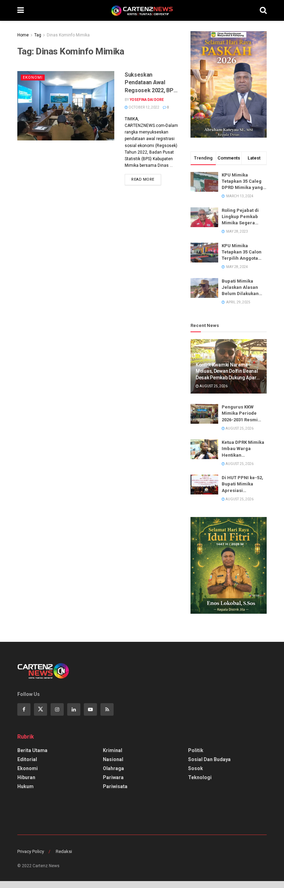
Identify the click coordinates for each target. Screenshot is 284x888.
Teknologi (200, 777)
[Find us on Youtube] (90, 709)
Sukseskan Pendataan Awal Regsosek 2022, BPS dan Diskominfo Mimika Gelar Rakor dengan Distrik (151, 82)
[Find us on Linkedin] (73, 709)
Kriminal (112, 750)
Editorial (27, 759)
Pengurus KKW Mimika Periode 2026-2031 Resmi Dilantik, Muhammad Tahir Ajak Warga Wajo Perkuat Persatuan (242, 413)
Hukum (25, 786)
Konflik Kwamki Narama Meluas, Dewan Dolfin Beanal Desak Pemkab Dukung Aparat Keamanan (228, 371)
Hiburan (26, 777)
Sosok (195, 768)
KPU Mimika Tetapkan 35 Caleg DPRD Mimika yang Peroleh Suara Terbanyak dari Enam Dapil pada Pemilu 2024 (242, 181)
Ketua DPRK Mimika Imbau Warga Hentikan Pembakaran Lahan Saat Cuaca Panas (243, 449)
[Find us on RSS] (107, 709)
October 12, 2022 (143, 107)
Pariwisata (115, 786)
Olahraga (113, 768)
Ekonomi (33, 77)
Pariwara (113, 777)
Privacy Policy (30, 851)
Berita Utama (32, 750)
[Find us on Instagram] (57, 709)
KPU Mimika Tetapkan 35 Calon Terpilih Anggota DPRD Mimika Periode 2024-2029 (242, 252)
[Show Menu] (20, 10)
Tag (37, 35)
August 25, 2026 (213, 386)
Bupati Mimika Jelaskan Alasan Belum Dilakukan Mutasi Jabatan (240, 287)
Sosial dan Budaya (209, 759)
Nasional (113, 759)
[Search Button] (263, 10)
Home (23, 35)
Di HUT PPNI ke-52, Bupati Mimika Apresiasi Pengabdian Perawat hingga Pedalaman (242, 484)
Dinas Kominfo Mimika (68, 35)
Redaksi (64, 851)
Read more (146, 178)
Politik (195, 750)
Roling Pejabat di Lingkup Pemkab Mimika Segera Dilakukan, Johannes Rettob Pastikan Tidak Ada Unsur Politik (243, 217)
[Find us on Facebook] (23, 709)
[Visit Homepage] (142, 10)
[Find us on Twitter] (40, 709)
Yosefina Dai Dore (147, 100)
